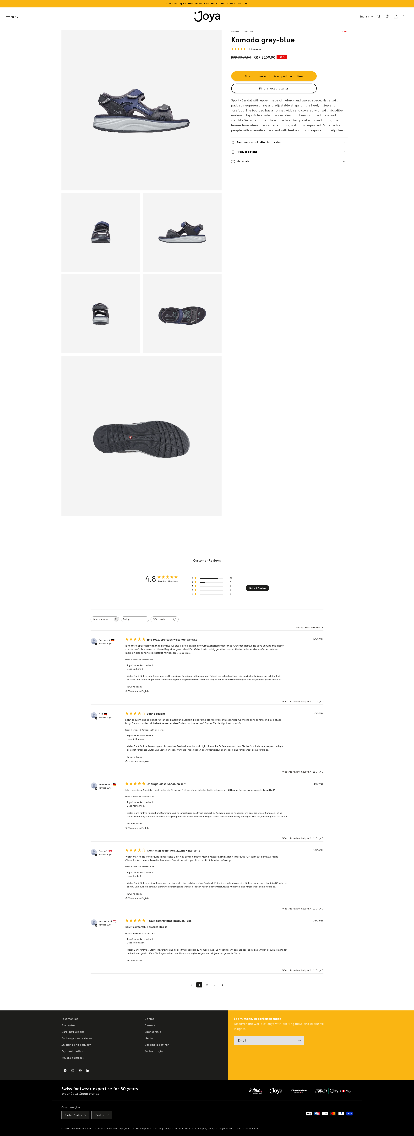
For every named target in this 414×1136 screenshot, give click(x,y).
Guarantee (68, 1025)
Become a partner (157, 1044)
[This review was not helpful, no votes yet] (320, 701)
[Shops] (387, 16)
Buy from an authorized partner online (274, 76)
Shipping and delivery (76, 1044)
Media (149, 1038)
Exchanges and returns (76, 1038)
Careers (150, 1025)
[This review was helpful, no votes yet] (314, 701)
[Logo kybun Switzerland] (255, 1091)
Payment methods (73, 1051)
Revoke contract (72, 1057)
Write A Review (257, 588)
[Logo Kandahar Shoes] (298, 1091)
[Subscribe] (299, 1040)
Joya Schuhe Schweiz (82, 1128)
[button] (8, 16)
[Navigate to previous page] (191, 984)
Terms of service (184, 1128)
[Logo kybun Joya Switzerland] (334, 1091)
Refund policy (143, 1128)
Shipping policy (206, 1128)
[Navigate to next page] (222, 984)
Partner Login (154, 1051)
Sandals (248, 31)
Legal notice (226, 1128)
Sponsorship (153, 1031)
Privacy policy (163, 1128)
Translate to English (138, 691)
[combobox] (135, 619)
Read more (185, 652)
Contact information (248, 1128)
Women (235, 31)
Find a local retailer (274, 88)
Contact (150, 1018)
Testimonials (69, 1018)
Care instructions (72, 1031)
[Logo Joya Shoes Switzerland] (276, 1091)
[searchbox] (102, 619)
